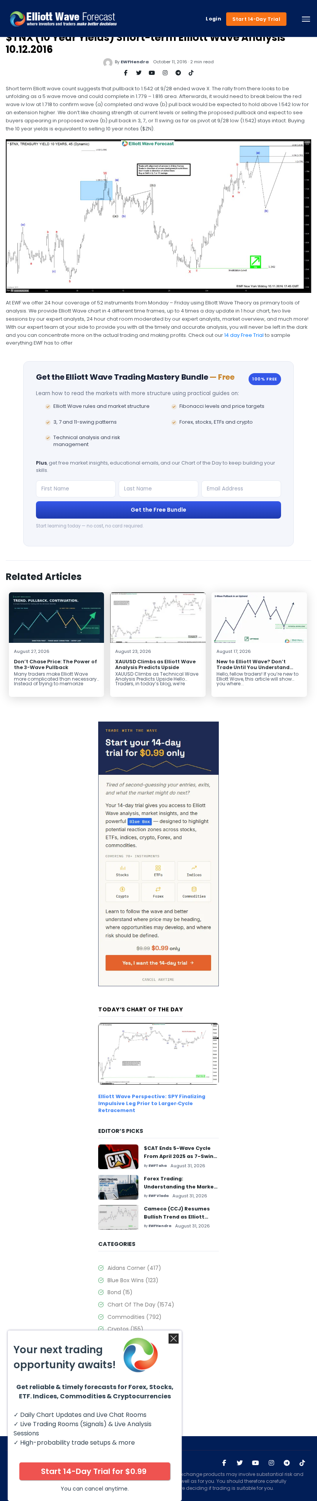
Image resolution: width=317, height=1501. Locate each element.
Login (213, 19)
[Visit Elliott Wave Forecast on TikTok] (302, 1463)
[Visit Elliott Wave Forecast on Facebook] (224, 1463)
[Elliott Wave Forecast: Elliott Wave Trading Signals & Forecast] (63, 19)
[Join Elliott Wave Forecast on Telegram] (287, 1463)
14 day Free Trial (244, 335)
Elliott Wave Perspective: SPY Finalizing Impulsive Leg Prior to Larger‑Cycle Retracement (151, 1103)
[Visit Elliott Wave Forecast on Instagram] (271, 1463)
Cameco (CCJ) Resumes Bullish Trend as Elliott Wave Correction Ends (177, 1216)
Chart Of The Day (140, 1304)
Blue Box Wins (132, 1280)
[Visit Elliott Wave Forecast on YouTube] (255, 1463)
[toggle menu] (306, 19)
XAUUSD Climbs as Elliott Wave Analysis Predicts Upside (155, 664)
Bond (120, 1292)
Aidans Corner (134, 1268)
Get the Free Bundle (158, 510)
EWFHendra (135, 62)
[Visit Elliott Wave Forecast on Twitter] (240, 1463)
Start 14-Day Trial (256, 19)
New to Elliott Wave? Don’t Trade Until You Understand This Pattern (253, 667)
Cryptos (125, 1329)
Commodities (134, 1317)
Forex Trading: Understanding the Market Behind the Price (180, 1186)
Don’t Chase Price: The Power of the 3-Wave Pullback (55, 664)
